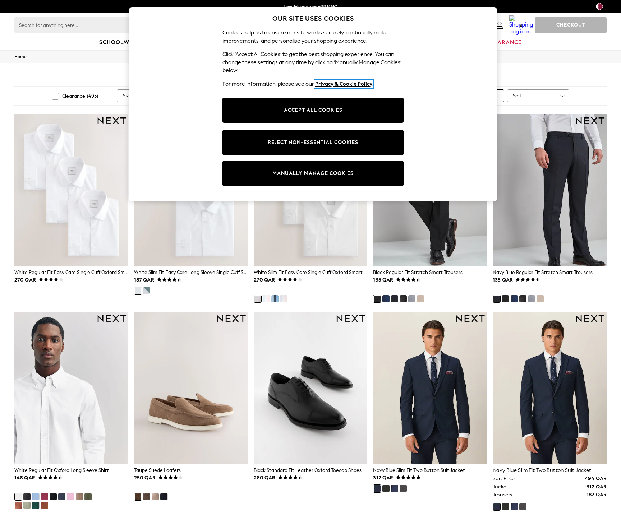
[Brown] (146, 496)
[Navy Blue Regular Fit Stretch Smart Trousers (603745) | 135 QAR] (550, 190)
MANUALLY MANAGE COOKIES (313, 173)
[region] (313, 104)
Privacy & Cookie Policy (343, 84)
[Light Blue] (35, 496)
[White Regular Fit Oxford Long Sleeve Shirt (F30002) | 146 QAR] (71, 388)
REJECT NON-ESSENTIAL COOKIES (313, 142)
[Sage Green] (27, 505)
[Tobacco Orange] (44, 505)
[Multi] (283, 298)
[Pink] (70, 496)
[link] (499, 25)
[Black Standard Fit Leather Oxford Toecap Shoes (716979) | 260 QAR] (311, 388)
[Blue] (163, 496)
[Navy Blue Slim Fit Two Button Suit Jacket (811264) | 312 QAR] (430, 388)
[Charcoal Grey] (403, 298)
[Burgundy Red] (44, 496)
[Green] (35, 505)
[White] (138, 290)
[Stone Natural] (79, 496)
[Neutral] (420, 298)
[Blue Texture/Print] (275, 298)
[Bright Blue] (386, 298)
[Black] (377, 298)
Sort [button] (517, 96)
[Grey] (155, 496)
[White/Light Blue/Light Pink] (266, 298)
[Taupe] (138, 496)
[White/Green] (146, 290)
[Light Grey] (411, 298)
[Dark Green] (88, 496)
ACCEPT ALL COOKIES (313, 110)
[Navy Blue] (394, 298)
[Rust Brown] (18, 505)
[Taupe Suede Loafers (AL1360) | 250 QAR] (191, 388)
